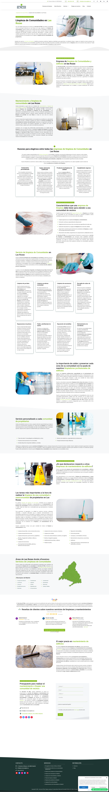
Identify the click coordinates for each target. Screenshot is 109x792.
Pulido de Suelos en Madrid (51, 777)
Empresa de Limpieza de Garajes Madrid (53, 771)
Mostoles (19, 588)
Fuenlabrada (33, 580)
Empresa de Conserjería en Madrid (52, 773)
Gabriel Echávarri (23, 617)
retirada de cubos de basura (45, 567)
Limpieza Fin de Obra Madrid (51, 782)
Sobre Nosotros (57, 6)
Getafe (31, 584)
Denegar (93, 787)
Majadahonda (33, 586)
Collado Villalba (46, 586)
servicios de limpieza (29, 41)
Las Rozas (19, 582)
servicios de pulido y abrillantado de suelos (71, 480)
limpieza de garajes (43, 154)
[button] (106, 777)
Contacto (89, 6)
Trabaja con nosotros (75, 6)
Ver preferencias (103, 787)
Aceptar (83, 787)
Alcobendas (45, 582)
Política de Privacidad (62, 789)
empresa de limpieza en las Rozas (29, 502)
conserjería (49, 263)
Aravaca (19, 584)
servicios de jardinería (65, 399)
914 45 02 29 (71, 1)
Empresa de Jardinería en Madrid (52, 780)
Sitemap (75, 789)
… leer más (85, 627)
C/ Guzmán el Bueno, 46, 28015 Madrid (32, 713)
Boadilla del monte (21, 586)
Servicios (65, 6)
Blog (84, 6)
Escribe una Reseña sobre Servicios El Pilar (54, 630)
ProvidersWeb (55, 789)
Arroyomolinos (33, 588)
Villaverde (45, 584)
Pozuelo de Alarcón (21, 580)
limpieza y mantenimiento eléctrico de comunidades (75, 83)
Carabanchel (45, 580)
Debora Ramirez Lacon (77, 617)
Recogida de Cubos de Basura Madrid (53, 765)
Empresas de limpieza (47, 6)
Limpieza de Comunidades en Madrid (53, 775)
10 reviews (60, 614)
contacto (22, 700)
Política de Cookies (70, 789)
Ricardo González (50, 617)
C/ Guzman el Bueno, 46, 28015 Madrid (55, 1)
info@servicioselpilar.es (85, 1)
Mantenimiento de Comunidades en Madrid (54, 784)
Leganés (32, 582)
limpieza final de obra (77, 213)
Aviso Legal (76, 709)
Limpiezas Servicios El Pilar (22, 12)
